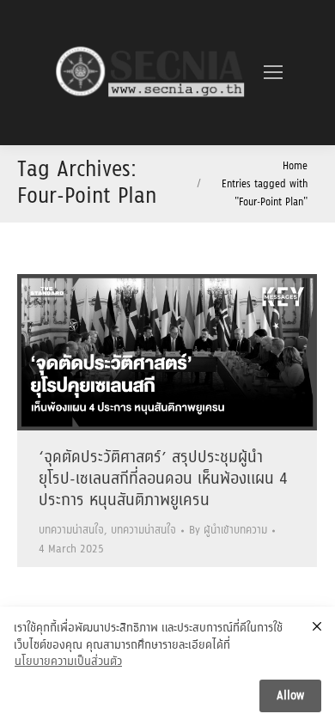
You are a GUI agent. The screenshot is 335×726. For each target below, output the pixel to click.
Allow (290, 695)
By (228, 531)
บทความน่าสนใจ (71, 531)
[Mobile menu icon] (273, 72)
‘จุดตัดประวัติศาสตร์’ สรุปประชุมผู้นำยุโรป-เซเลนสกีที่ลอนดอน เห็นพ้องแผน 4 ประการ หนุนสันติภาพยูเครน (163, 479)
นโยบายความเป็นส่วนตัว (68, 662)
